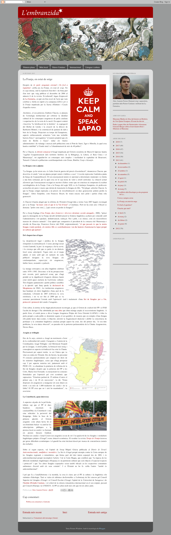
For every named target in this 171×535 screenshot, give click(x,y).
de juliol (121, 181)
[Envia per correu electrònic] (62, 490)
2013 (118, 160)
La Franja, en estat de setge (127, 201)
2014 (118, 156)
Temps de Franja (93, 438)
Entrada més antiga (97, 512)
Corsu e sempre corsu (125, 198)
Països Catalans (58, 67)
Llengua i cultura (93, 67)
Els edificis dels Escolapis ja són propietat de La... (132, 193)
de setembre (122, 174)
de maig (121, 189)
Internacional (75, 67)
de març (121, 216)
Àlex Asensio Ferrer (40, 490)
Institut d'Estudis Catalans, (34, 482)
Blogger (102, 528)
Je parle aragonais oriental (45, 85)
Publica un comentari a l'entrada (38, 501)
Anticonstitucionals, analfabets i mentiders (40, 452)
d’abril (120, 213)
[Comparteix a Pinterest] (72, 490)
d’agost (121, 178)
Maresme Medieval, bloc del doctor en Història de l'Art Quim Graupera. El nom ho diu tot (130, 120)
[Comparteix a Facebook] (69, 490)
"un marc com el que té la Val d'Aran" (52, 204)
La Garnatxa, (30, 98)
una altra (58, 310)
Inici (65, 512)
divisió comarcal (43, 151)
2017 (118, 145)
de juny (121, 185)
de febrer (121, 220)
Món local (43, 67)
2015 (118, 153)
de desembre (123, 163)
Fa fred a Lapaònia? (124, 205)
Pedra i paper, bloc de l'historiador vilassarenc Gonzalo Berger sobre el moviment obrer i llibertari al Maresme (130, 126)
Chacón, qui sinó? (124, 208)
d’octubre (121, 170)
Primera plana (29, 67)
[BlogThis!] (64, 490)
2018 (118, 142)
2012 (118, 228)
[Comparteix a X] (67, 490)
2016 (118, 149)
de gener (121, 224)
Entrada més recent (32, 512)
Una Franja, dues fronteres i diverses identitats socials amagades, (68, 213)
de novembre (123, 167)
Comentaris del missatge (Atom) (46, 518)
